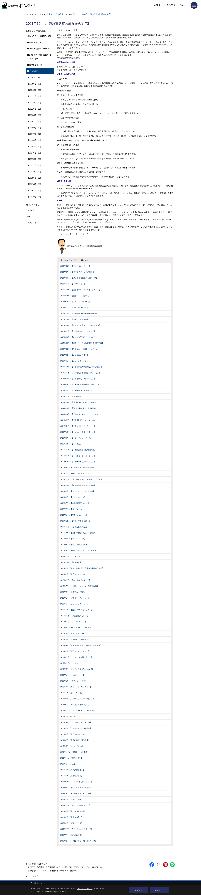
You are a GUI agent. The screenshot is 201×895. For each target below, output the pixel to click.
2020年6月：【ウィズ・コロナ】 (73, 539)
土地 (29, 216)
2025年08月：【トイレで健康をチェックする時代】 (80, 325)
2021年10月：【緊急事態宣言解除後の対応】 (78, 485)
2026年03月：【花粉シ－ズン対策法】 (75, 296)
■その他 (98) (33, 71)
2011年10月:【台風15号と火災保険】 (74, 752)
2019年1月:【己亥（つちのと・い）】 (75, 598)
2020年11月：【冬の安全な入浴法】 (74, 527)
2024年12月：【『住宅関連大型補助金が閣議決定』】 (81, 367)
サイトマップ (33, 876)
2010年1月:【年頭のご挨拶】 (71, 776)
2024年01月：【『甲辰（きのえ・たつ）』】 (78, 426)
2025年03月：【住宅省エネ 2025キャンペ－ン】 (79, 349)
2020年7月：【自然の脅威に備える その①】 (78, 533)
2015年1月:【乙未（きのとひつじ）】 (75, 705)
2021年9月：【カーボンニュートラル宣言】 (77, 491)
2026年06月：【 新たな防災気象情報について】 (79, 278)
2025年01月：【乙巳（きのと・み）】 (75, 361)
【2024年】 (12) (34, 90)
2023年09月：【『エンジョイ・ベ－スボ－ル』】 (79, 438)
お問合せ (158, 5)
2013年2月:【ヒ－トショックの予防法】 (76, 728)
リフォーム (32, 222)
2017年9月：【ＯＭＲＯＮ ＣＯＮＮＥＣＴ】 (78, 628)
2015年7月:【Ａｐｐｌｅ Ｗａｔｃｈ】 (76, 687)
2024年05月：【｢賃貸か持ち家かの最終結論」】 (79, 408)
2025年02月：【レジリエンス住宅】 (74, 355)
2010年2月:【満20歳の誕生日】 (72, 770)
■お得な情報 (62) (34, 64)
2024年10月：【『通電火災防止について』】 (78, 379)
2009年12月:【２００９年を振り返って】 (76, 782)
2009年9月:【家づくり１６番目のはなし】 (76, 788)
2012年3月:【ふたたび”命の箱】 (72, 746)
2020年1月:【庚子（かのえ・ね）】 (74, 574)
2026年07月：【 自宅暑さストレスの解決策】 (78, 272)
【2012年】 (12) (34, 165)
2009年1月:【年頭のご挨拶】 (71, 799)
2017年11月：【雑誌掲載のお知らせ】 (75, 616)
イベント (183, 5)
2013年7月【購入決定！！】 (71, 716)
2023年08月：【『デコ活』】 (71, 444)
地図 (65, 867)
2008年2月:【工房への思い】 (71, 817)
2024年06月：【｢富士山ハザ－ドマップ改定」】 (79, 402)
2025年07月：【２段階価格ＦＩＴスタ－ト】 (78, 331)
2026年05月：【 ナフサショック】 (73, 284)
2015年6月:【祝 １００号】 (71, 693)
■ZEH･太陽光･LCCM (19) (38, 48)
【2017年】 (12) (34, 133)
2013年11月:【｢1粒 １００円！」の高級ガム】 (78, 711)
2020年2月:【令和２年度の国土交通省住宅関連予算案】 (82, 568)
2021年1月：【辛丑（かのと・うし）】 (75, 515)
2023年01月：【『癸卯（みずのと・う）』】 (78, 456)
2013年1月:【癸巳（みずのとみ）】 (74, 734)
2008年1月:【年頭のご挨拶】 (71, 823)
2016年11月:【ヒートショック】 (72, 663)
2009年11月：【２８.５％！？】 (72, 556)
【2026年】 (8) (33, 77)
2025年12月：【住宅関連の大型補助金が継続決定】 (80, 313)
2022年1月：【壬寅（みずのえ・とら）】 (76, 473)
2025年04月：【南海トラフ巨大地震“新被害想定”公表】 (82, 343)
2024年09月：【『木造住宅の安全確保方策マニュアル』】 (83, 385)
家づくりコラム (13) (35, 210)
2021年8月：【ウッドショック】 (73, 497)
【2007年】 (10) (34, 196)
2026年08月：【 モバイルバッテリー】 (75, 266)
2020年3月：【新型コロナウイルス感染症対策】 (79, 551)
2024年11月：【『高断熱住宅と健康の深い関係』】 (80, 373)
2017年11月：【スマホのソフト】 (73, 622)
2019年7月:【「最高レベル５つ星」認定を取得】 (79, 586)
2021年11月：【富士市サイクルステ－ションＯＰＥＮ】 (82, 479)
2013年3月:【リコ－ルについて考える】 (76, 722)
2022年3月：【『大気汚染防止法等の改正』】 (78, 468)
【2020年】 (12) (34, 115)
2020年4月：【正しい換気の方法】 (74, 545)
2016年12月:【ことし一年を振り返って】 (76, 657)
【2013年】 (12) (34, 159)
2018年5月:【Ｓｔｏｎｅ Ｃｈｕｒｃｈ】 (76, 604)
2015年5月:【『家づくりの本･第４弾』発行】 (78, 699)
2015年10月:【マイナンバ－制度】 (73, 681)
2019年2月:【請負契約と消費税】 (73, 592)
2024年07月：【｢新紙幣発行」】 (73, 396)
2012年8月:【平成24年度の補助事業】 (75, 740)
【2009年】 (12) (34, 184)
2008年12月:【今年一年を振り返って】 (75, 805)
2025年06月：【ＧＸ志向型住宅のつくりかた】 (78, 337)
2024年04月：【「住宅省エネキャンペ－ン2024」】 (80, 414)
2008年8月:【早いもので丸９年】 (73, 811)
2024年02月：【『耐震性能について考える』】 (78, 420)
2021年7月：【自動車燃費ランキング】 (75, 503)
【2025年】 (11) (34, 83)
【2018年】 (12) (34, 127)
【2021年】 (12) (34, 108)
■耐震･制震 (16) (34, 42)
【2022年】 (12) (34, 102)
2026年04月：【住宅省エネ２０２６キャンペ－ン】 (80, 290)
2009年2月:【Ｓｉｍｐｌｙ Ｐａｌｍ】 (76, 793)
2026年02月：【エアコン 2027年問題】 (76, 302)
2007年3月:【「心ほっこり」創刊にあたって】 (78, 841)
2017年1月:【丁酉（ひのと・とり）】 (75, 651)
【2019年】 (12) (34, 121)
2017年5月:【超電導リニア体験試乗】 (75, 639)
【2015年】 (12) (34, 146)
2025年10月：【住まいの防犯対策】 (74, 319)
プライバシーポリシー (84, 889)
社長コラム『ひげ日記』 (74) (39, 36)
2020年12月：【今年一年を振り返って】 (76, 521)
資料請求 (170, 5)
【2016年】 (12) (34, 140)
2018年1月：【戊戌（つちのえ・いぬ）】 (76, 610)
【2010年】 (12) (34, 177)
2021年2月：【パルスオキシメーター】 (75, 509)
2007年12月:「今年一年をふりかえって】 (76, 829)
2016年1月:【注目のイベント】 (72, 675)
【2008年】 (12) (34, 190)
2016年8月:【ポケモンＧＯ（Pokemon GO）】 (78, 669)
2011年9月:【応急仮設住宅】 (71, 758)
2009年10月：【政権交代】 (71, 562)
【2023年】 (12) (34, 96)
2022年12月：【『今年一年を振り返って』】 (78, 462)
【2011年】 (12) (34, 171)
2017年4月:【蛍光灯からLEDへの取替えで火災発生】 (81, 645)
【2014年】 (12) (34, 152)
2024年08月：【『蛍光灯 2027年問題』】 (76, 390)
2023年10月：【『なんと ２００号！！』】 (78, 432)
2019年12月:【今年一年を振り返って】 (75, 580)
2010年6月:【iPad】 (68, 764)
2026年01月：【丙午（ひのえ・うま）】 (76, 308)
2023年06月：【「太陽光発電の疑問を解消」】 (78, 450)
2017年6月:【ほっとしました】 (72, 633)
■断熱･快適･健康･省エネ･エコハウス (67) (39, 56)
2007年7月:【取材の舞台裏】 (71, 835)
